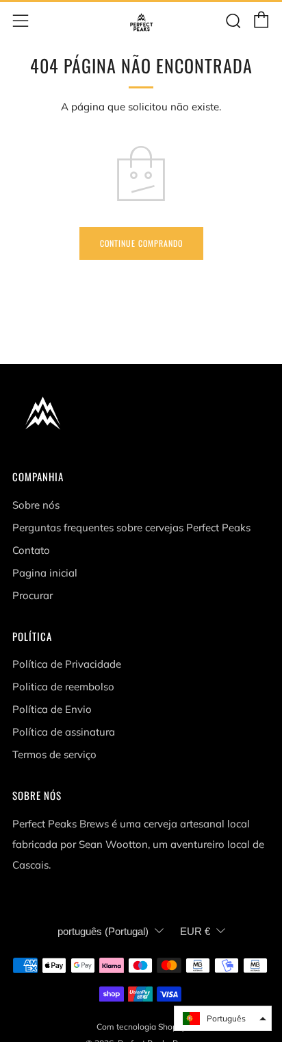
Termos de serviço (54, 754)
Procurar (32, 595)
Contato (31, 550)
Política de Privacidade (66, 663)
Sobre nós (36, 504)
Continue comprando (141, 243)
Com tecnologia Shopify (141, 1026)
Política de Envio (52, 709)
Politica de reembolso (63, 686)
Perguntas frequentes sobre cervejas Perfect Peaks (131, 527)
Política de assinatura (63, 731)
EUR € (195, 931)
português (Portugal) (103, 931)
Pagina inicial (44, 572)
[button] (223, 1018)
